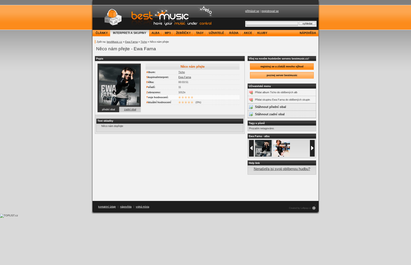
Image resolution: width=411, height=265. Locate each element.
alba (156, 33)
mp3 (168, 33)
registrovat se (270, 11)
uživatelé (216, 33)
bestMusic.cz (114, 41)
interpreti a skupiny (129, 33)
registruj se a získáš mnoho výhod (281, 66)
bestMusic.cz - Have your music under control (154, 17)
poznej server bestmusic (282, 75)
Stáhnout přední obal (270, 107)
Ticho (144, 41)
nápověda (308, 33)
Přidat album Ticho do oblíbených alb (276, 92)
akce (248, 33)
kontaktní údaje (107, 206)
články (102, 33)
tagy (200, 33)
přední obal (108, 109)
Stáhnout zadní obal (270, 114)
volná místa (142, 206)
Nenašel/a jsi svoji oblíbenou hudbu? (282, 169)
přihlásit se (252, 11)
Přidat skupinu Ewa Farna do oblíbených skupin (282, 99)
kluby (262, 33)
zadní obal (130, 109)
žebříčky (183, 33)
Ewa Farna (131, 41)
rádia (234, 33)
